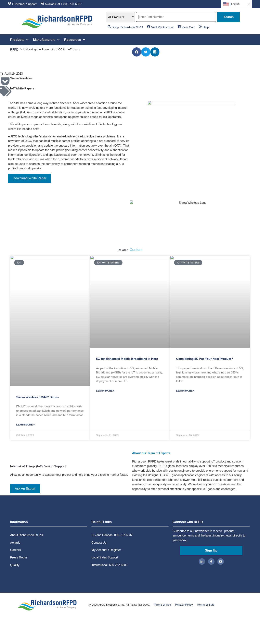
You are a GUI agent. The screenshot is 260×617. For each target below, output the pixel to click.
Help (206, 27)
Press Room (18, 557)
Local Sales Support (104, 557)
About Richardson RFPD (26, 535)
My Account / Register (106, 550)
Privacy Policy (184, 604)
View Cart (188, 27)
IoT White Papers (22, 88)
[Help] (200, 26)
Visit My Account (162, 27)
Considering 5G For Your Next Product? (204, 358)
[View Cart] (179, 26)
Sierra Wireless (21, 78)
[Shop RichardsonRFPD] (109, 26)
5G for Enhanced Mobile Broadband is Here (127, 358)
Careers (15, 550)
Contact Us (98, 542)
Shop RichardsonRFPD (127, 27)
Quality (15, 565)
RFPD (14, 49)
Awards (15, 542)
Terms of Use (162, 604)
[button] (19, 39)
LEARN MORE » (25, 424)
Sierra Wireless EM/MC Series (38, 397)
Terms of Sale (205, 604)
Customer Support (24, 4)
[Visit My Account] (148, 26)
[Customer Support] (9, 3)
